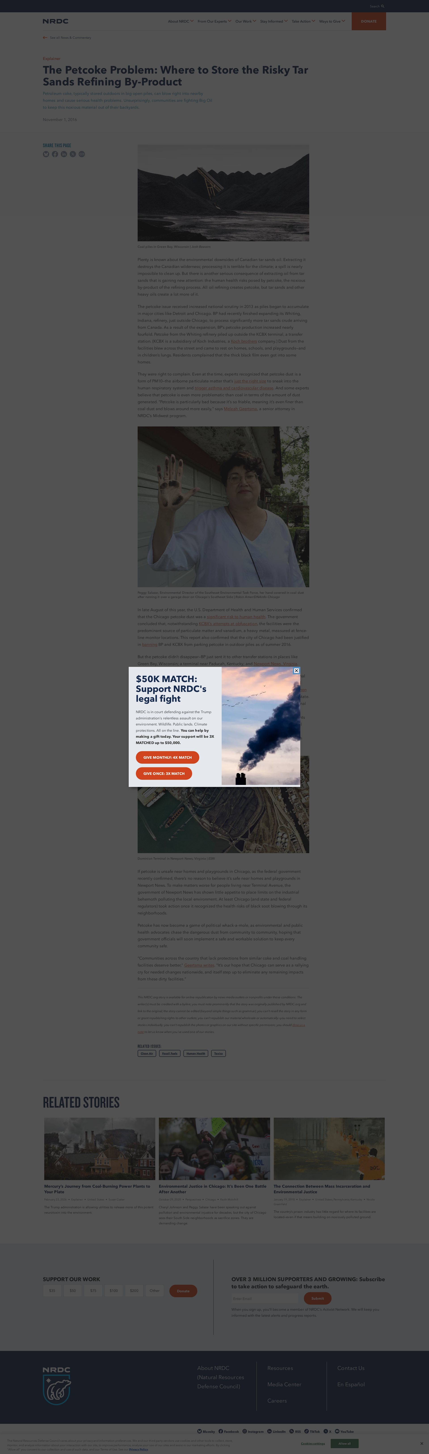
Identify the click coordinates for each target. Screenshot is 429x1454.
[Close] (296, 670)
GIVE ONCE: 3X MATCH (164, 774)
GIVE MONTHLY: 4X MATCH (167, 757)
